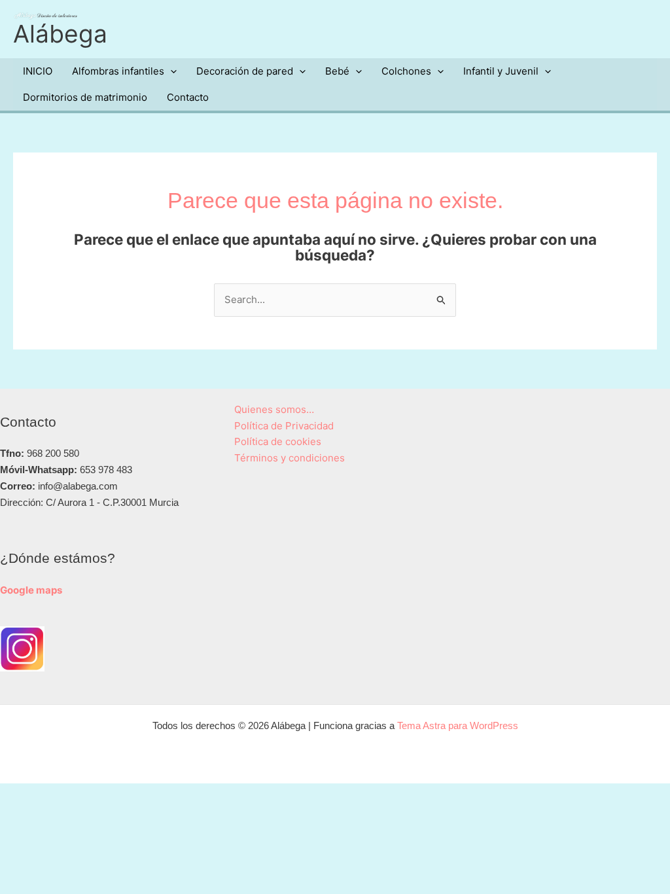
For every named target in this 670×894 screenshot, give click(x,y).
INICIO (37, 71)
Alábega (60, 33)
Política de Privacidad (284, 426)
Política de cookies (277, 441)
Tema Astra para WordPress (457, 725)
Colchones (406, 71)
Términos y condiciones (289, 458)
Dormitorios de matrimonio (85, 97)
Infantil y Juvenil (500, 71)
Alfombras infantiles (118, 71)
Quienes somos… (274, 409)
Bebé (337, 71)
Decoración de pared (244, 71)
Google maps (31, 590)
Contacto (188, 97)
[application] (170, 71)
